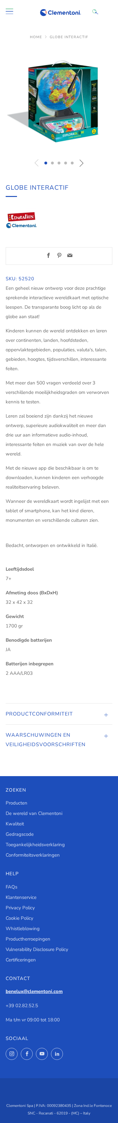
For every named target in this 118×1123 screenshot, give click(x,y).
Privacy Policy (20, 908)
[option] (59, 100)
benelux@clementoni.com (34, 991)
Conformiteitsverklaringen (33, 855)
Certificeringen (21, 960)
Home (36, 37)
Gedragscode (20, 834)
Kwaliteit (15, 824)
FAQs (11, 887)
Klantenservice (21, 897)
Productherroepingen (28, 939)
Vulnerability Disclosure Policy (37, 949)
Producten (16, 803)
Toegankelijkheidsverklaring (35, 844)
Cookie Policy (19, 918)
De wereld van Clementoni (34, 813)
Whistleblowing (23, 928)
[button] (45, 163)
